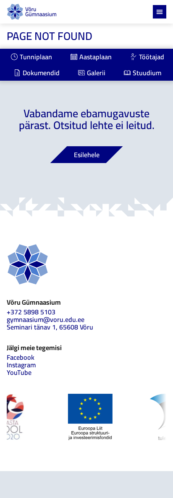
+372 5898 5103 (31, 312)
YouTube (19, 372)
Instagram (21, 364)
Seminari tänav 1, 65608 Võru (50, 327)
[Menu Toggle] (159, 11)
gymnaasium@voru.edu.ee (45, 319)
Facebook (20, 357)
